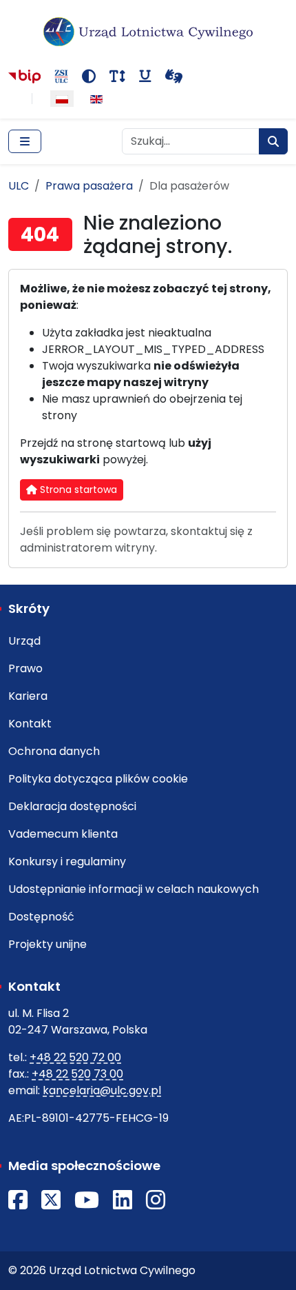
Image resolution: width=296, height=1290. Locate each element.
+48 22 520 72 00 (75, 1057)
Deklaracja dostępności (72, 806)
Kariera (27, 696)
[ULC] (148, 31)
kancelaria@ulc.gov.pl (102, 1090)
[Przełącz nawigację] (24, 141)
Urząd (24, 641)
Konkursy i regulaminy (67, 861)
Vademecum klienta (63, 834)
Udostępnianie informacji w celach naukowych (133, 889)
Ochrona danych (54, 751)
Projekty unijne (47, 944)
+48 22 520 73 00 (77, 1074)
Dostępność (41, 917)
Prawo (25, 668)
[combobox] (191, 141)
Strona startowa (77, 489)
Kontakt (30, 724)
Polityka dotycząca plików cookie (98, 779)
